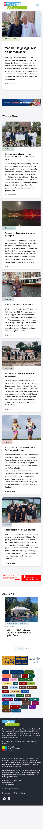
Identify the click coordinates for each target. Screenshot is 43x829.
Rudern (17, 699)
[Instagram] (9, 798)
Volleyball (7, 711)
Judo (5, 687)
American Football (16, 672)
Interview (31, 683)
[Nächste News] (26, 648)
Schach (24, 699)
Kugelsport (31, 687)
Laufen (6, 691)
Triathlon (24, 707)
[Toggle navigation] (37, 6)
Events (6, 680)
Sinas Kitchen (15, 703)
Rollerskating (8, 699)
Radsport (20, 695)
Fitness (13, 680)
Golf (15, 683)
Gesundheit (7, 683)
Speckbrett (26, 703)
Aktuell (6, 672)
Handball (22, 683)
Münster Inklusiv (9, 695)
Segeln (6, 703)
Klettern (22, 687)
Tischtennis (14, 707)
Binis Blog (16, 676)
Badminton (29, 672)
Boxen (25, 676)
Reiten (28, 695)
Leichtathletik (15, 691)
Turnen (32, 707)
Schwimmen (34, 699)
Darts (31, 676)
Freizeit (21, 680)
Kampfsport (13, 687)
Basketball (7, 676)
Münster (25, 691)
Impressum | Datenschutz (13, 793)
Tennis (6, 707)
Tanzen (35, 703)
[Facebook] (4, 798)
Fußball (29, 680)
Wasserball (16, 711)
